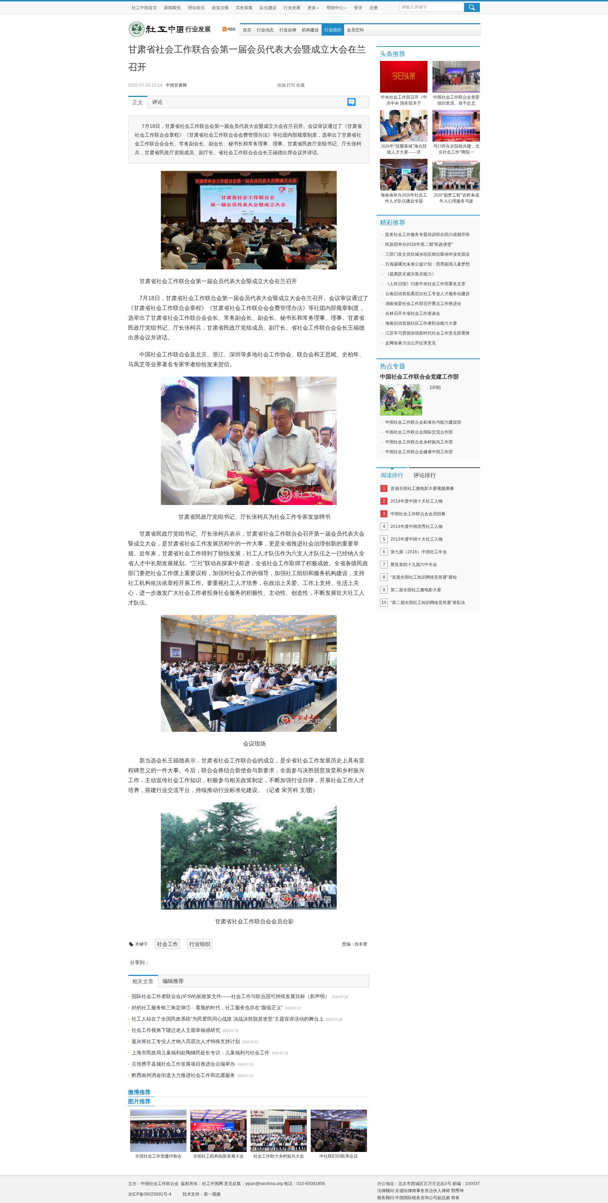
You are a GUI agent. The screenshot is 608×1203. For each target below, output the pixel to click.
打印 (291, 85)
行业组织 (332, 29)
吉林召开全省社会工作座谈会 (412, 313)
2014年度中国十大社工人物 (417, 501)
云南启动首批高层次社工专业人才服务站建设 (427, 293)
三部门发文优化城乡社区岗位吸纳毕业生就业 (427, 254)
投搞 (281, 85)
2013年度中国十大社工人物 (417, 539)
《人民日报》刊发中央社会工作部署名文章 (425, 283)
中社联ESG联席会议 (338, 1156)
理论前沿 (196, 7)
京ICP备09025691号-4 (149, 1194)
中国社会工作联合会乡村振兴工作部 (419, 442)
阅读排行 (392, 475)
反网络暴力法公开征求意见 (410, 343)
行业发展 (292, 7)
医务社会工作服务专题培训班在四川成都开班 (427, 234)
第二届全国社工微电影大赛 (416, 589)
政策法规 (220, 7)
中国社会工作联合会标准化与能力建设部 (423, 422)
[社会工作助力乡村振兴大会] (278, 1131)
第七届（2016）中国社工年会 (419, 551)
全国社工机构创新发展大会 (218, 1156)
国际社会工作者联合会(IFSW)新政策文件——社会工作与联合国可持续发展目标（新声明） (231, 996)
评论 (157, 102)
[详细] (435, 387)
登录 (358, 7)
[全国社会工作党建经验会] (158, 1131)
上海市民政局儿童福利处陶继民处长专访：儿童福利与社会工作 (201, 1052)
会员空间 (355, 29)
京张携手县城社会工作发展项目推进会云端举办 (183, 1064)
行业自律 (287, 29)
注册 (373, 7)
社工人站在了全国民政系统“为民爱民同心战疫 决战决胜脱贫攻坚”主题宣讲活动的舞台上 (228, 1019)
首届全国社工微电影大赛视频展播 (422, 488)
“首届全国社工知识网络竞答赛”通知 (424, 577)
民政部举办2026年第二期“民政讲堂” (419, 244)
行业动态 (265, 29)
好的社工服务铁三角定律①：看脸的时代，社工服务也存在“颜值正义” (207, 1007)
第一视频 (212, 1194)
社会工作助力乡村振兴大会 (278, 1156)
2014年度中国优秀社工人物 (417, 526)
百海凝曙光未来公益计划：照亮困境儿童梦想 (427, 264)
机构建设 (310, 29)
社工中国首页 (144, 7)
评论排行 (424, 475)
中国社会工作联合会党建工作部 (419, 377)
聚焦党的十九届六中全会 (414, 564)
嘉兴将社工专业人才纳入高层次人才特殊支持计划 (186, 1041)
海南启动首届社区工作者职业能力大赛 (421, 323)
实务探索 (244, 7)
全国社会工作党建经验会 (158, 1156)
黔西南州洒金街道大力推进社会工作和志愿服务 (183, 1075)
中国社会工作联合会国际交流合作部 (419, 432)
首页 (247, 29)
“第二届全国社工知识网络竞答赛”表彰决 (428, 602)
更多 (312, 7)
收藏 (300, 85)
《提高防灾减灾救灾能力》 (410, 274)
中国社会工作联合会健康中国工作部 (419, 451)
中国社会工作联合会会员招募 (418, 513)
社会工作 (167, 944)
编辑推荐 (173, 981)
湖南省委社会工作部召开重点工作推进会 (423, 303)
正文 (137, 102)
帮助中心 (335, 7)
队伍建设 (268, 7)
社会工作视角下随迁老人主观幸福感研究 (176, 1030)
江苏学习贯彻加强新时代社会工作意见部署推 (427, 333)
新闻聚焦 (172, 7)
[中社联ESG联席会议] (339, 1131)
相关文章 (142, 981)
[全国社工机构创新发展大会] (218, 1131)
